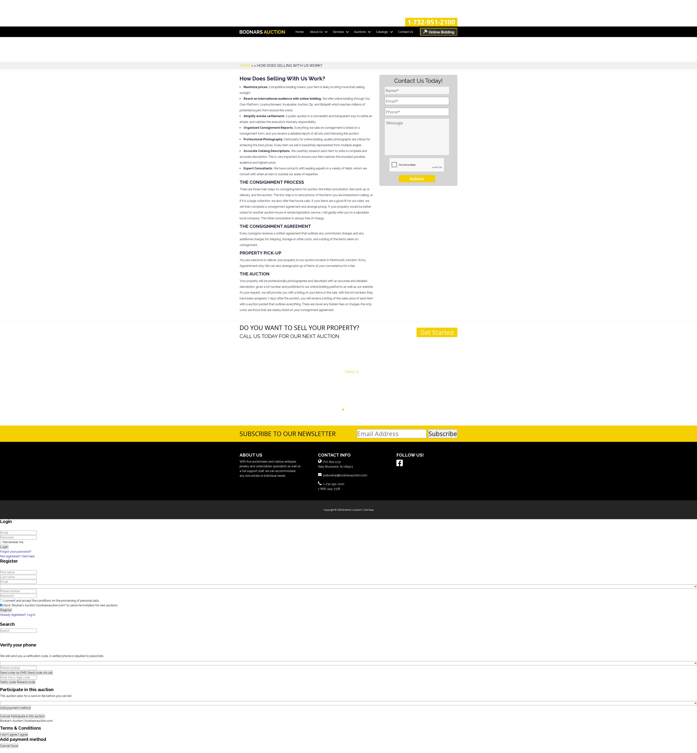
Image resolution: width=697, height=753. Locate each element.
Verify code (8, 682)
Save (14, 746)
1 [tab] (333, 410)
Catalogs (382, 32)
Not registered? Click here (17, 556)
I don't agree (8, 734)
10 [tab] (364, 410)
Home (299, 32)
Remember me (13, 542)
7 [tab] (354, 410)
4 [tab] (343, 410)
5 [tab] (347, 410)
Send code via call (40, 672)
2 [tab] (336, 410)
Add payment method (15, 708)
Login (4, 547)
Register (5, 610)
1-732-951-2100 (431, 22)
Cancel (5, 716)
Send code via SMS (13, 672)
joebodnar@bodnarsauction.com (345, 475)
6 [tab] (350, 410)
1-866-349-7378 (329, 489)
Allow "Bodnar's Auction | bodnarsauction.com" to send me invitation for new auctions (60, 605)
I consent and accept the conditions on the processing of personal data (51, 600)
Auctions (360, 32)
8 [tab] (357, 410)
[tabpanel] (348, 365)
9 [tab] (361, 410)
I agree (23, 734)
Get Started (437, 332)
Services (338, 32)
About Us (316, 32)
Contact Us (405, 32)
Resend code (26, 682)
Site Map (369, 509)
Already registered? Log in (17, 614)
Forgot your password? (15, 551)
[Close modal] (0, 568)
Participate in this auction (27, 716)
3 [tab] (340, 410)
